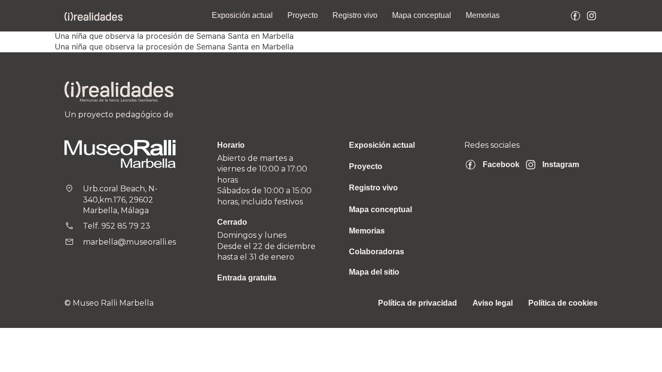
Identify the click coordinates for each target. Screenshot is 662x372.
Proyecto (302, 15)
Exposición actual (242, 15)
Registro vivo (355, 15)
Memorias (483, 15)
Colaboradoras (376, 252)
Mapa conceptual (421, 15)
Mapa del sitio (374, 272)
